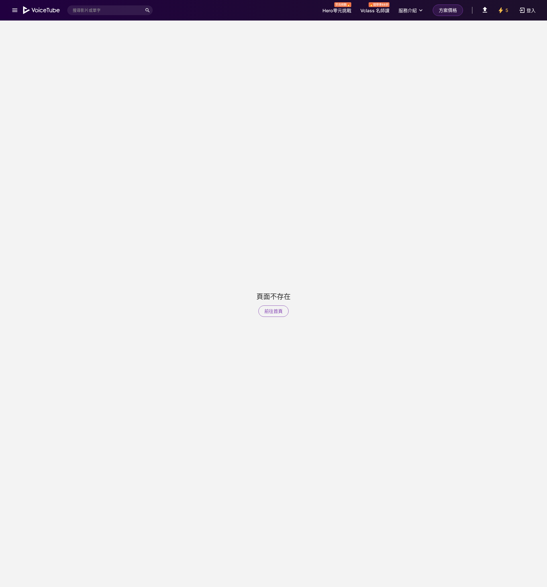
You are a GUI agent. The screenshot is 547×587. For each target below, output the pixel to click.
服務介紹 (408, 10)
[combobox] (105, 10)
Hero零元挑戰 (337, 9)
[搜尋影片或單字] (147, 10)
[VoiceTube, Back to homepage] (41, 10)
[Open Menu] (14, 10)
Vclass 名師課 (374, 9)
